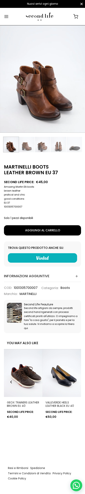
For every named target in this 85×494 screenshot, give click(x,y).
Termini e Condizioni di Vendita (29, 473)
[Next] (74, 382)
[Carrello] (75, 16)
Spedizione (37, 468)
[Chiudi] (81, 3)
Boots (65, 287)
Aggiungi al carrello (42, 230)
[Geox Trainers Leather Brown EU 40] (23, 373)
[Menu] (6, 16)
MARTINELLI (28, 294)
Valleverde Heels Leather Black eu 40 (59, 404)
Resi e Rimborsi (18, 468)
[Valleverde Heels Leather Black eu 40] (61, 373)
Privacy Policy (62, 473)
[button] (76, 485)
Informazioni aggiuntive (26, 276)
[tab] (42, 276)
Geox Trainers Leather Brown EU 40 (23, 404)
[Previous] (11, 382)
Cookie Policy (17, 478)
